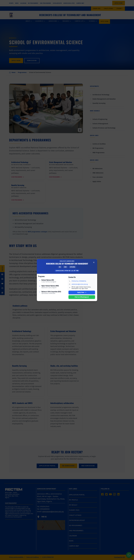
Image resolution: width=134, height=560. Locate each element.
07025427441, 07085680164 (79, 281)
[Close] (93, 262)
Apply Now (80, 292)
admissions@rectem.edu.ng (80, 284)
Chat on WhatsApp (81, 297)
